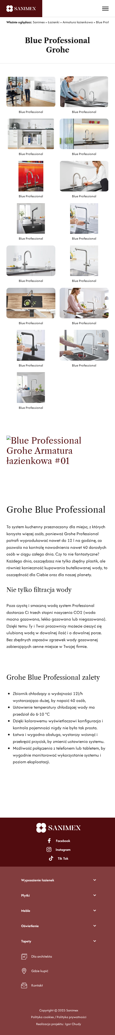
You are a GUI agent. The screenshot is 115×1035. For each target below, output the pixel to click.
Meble (25, 910)
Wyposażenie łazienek (37, 880)
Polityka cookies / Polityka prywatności (58, 1017)
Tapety (26, 941)
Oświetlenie (30, 925)
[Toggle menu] (105, 8)
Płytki (25, 895)
